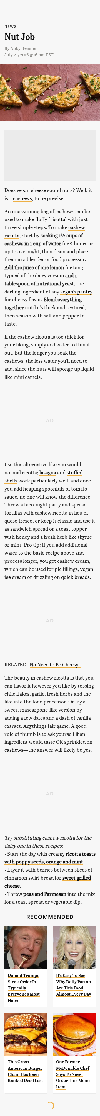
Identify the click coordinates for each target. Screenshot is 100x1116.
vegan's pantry (76, 291)
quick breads (75, 576)
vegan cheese (31, 189)
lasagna (47, 472)
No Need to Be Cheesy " (55, 664)
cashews (22, 198)
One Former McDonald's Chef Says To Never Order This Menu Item (73, 1074)
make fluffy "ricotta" (44, 218)
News (10, 26)
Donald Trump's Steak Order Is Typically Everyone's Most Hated (24, 988)
